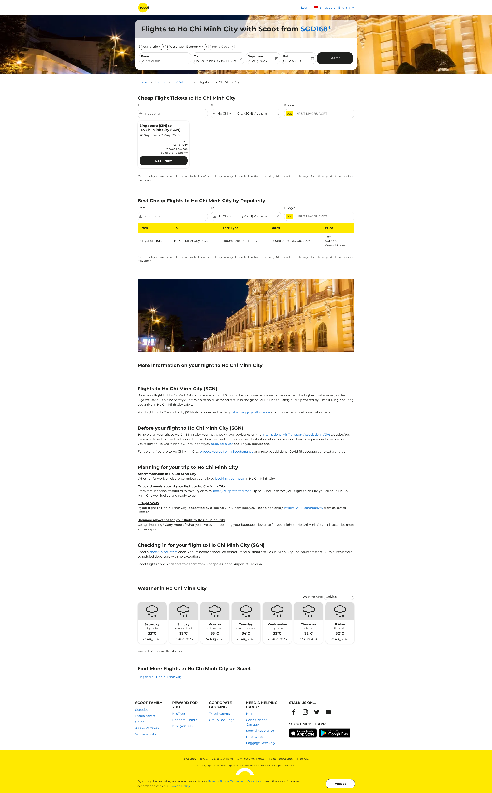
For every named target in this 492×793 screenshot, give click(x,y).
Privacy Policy (218, 781)
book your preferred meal (232, 491)
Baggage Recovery (260, 743)
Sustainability (145, 734)
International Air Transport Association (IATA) (296, 434)
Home (142, 82)
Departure (255, 56)
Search (335, 58)
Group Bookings (221, 720)
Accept (340, 784)
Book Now (163, 161)
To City (204, 758)
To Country (189, 758)
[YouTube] (328, 712)
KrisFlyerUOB (182, 726)
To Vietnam (182, 82)
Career (140, 722)
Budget (289, 105)
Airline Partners (147, 728)
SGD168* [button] (316, 29)
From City (303, 758)
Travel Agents (219, 714)
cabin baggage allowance (250, 412)
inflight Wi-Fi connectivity (303, 508)
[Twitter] (316, 712)
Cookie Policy (180, 786)
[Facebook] (293, 712)
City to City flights (222, 758)
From (145, 56)
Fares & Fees (255, 737)
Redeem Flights (184, 720)
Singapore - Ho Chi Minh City (160, 677)
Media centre (145, 716)
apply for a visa (222, 444)
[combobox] (165, 61)
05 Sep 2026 (292, 61)
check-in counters (163, 552)
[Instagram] (305, 712)
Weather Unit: (313, 596)
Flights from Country (280, 758)
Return (288, 56)
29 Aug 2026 (257, 61)
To (196, 56)
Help (249, 714)
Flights (160, 82)
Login (305, 7)
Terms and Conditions (247, 781)
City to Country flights (250, 758)
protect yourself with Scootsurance (226, 451)
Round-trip (149, 46)
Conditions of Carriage (256, 722)
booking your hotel (230, 478)
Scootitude (143, 709)
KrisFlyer (178, 714)
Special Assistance (260, 730)
